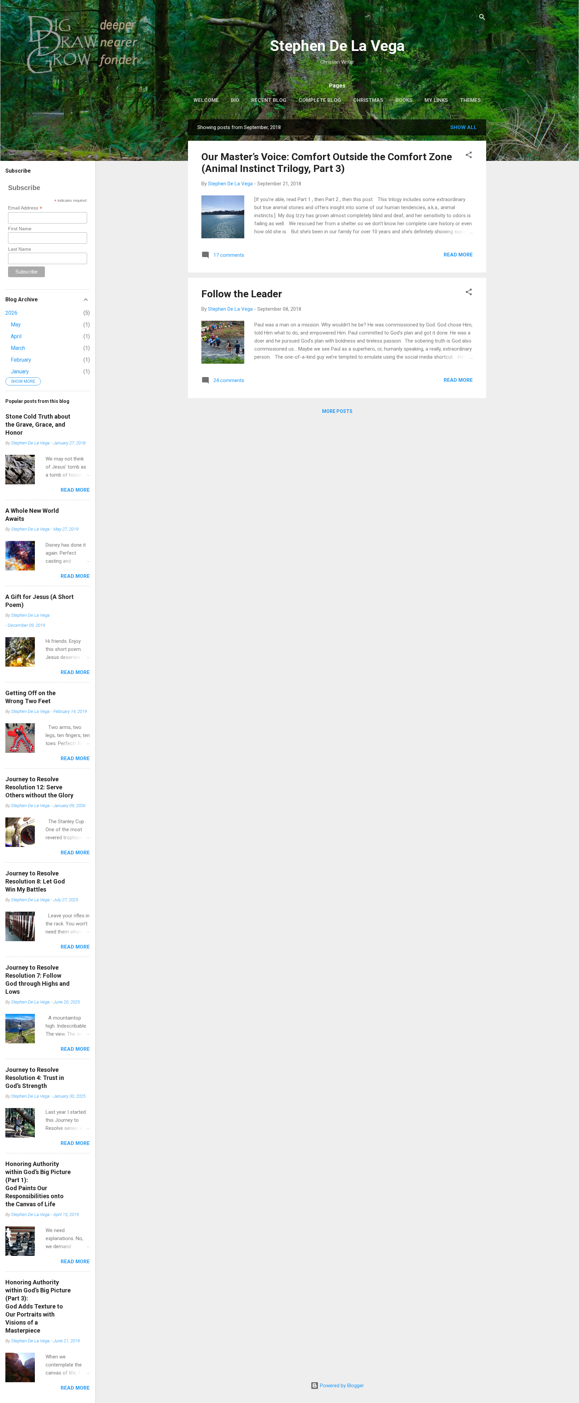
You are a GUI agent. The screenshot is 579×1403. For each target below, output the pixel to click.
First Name (19, 228)
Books (403, 100)
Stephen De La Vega (337, 46)
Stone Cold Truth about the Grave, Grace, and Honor (37, 424)
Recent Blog (268, 100)
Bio (235, 100)
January (20, 371)
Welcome (206, 100)
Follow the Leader (241, 294)
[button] (469, 156)
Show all (463, 127)
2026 (11, 313)
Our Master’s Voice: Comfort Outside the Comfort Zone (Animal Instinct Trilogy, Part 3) (326, 162)
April (16, 336)
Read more (458, 255)
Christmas (368, 100)
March (18, 348)
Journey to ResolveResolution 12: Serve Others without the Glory (39, 787)
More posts (337, 411)
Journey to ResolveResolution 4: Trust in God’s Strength (34, 1077)
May (16, 324)
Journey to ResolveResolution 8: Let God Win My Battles (35, 881)
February (21, 360)
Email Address (25, 208)
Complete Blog (320, 100)
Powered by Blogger (341, 1386)
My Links (436, 100)
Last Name (19, 249)
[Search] (482, 18)
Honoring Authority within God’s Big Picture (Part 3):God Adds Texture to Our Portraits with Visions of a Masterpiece (38, 1306)
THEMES (470, 100)
